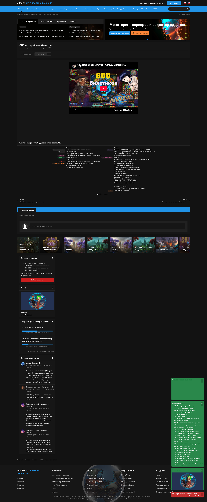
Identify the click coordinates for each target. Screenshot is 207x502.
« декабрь (99, 194)
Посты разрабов (110, 9)
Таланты (79, 9)
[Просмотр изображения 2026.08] (37, 301)
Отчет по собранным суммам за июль (40, 351)
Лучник (36, 36)
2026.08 (24, 313)
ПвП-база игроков (183, 446)
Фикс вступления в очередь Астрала (190, 463)
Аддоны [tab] (73, 21)
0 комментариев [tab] (27, 210)
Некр (30, 36)
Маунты (128, 9)
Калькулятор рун (93, 475)
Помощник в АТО (183, 414)
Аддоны (38, 9)
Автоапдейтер (161, 478)
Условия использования (109, 497)
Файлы (180, 9)
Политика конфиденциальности (129, 497)
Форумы (30, 9)
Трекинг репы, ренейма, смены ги (189, 433)
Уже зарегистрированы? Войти (152, 3)
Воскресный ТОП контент (122, 177)
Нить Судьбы (126, 488)
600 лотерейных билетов (122, 155)
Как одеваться (74, 30)
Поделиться (26, 54)
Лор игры (136, 9)
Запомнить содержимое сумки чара (189, 425)
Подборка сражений (121, 185)
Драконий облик (86, 30)
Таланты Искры (92, 485)
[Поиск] (187, 9)
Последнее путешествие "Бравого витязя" (79, 163)
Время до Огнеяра (183, 465)
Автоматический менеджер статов (189, 444)
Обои (143, 9)
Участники (21, 485)
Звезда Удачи (126, 478)
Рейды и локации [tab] (46, 21)
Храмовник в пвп (71, 157)
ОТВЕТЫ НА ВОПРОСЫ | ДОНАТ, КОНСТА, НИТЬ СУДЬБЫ (133, 150)
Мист (47, 36)
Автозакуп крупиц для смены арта (189, 437)
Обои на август (177, 470)
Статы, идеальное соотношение (30, 30)
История (20, 482)
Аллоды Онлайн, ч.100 (34, 363)
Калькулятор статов (94, 482)
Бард (52, 36)
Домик (116, 157)
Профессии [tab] (61, 21)
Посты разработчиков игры (62, 478)
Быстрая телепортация (185, 412)
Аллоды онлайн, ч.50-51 (73, 165)
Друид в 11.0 (70, 159)
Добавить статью (37, 280)
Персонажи (68, 9)
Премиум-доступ (162, 485)
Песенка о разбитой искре (74, 167)
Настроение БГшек (120, 173)
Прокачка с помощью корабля (124, 183)
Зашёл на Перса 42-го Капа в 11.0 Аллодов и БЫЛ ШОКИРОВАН (134, 152)
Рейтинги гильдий (128, 492)
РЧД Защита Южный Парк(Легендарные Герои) (129, 189)
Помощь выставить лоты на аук (188, 418)
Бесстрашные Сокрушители (123, 161)
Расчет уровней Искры (185, 429)
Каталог (159, 475)
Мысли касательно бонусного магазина (79, 150)
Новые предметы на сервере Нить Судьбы (80, 154)
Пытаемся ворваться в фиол (123, 165)
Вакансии (20, 488)
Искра (93, 9)
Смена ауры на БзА (183, 416)
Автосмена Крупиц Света (185, 427)
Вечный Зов (125, 475)
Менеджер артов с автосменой (188, 431)
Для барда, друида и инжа (186, 448)
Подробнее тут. (26, 275)
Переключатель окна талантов (187, 461)
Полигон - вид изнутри (121, 190)
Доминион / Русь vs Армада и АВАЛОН (127, 175)
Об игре (21, 9)
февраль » (107, 194)
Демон (61, 36)
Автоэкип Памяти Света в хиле (188, 450)
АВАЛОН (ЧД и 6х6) (120, 187)
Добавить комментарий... (43, 226)
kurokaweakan (35, 389)
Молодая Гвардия (128, 482)
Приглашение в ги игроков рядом (189, 459)
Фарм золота (78, 32)
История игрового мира (61, 482)
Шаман (42, 36)
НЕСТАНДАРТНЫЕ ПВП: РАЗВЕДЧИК (126, 181)
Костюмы (90, 492)
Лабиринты (79, 36)
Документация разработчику (167, 492)
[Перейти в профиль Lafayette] (23, 405)
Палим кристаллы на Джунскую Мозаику (127, 169)
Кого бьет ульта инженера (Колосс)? (126, 154)
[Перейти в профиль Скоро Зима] (23, 364)
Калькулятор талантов (95, 478)
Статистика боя (182, 421)
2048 (155, 9)
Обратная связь (147, 497)
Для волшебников (183, 456)
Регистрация (173, 3)
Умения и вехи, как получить (53, 30)
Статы (87, 9)
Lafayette (27, 48)
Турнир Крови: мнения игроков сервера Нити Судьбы (83, 155)
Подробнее (116, 33)
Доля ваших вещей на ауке (186, 435)
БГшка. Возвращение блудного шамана (126, 167)
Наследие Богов (127, 485)
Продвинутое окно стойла (186, 410)
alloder (34, 3)
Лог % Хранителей (183, 454)
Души (21, 32)
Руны (99, 9)
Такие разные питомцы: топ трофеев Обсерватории (83, 161)
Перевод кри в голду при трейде (188, 423)
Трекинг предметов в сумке (186, 439)
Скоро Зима (34, 365)
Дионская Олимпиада (91, 36)
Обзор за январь (71, 152)
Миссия (20, 478)
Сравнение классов (32, 32)
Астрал (71, 36)
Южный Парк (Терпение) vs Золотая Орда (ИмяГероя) (132, 159)
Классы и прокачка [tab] (28, 21)
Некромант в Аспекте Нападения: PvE (39, 387)
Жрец (26, 36)
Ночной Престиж (119, 171)
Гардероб (120, 9)
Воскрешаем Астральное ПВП (124, 163)
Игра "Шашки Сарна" (60, 485)
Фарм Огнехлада (183, 442)
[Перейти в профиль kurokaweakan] (23, 388)
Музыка (149, 9)
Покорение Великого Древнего (124, 179)
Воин (21, 36)
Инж (56, 36)
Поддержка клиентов (164, 488)
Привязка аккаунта (163, 482)
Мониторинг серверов (55, 9)
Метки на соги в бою (184, 452)
